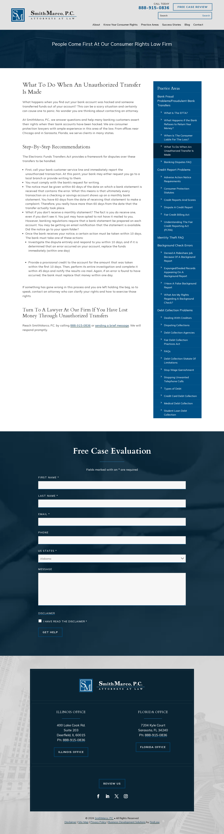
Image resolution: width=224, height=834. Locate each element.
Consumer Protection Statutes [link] (176, 190)
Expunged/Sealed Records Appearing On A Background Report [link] (179, 272)
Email (44, 514)
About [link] (96, 24)
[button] (98, 796)
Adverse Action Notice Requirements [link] (177, 179)
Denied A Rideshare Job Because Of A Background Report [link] (179, 256)
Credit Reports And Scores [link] (180, 199)
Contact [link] (198, 24)
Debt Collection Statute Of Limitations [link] (180, 360)
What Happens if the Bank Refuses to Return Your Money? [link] (180, 124)
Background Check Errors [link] (175, 245)
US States (47, 550)
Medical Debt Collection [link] (178, 403)
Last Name (48, 495)
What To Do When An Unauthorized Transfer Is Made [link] (179, 150)
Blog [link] (187, 24)
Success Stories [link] (171, 24)
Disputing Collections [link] (177, 325)
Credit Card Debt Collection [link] (180, 396)
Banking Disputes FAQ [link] (177, 162)
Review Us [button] (112, 783)
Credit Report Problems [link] (173, 170)
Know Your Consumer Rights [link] (120, 24)
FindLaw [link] (155, 822)
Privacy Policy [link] (98, 822)
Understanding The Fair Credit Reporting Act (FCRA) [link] (178, 225)
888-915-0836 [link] (154, 7)
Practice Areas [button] (150, 24)
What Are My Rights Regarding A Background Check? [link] (179, 298)
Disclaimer (46, 613)
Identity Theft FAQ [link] (170, 237)
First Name (48, 477)
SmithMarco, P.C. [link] (104, 818)
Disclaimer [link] (70, 822)
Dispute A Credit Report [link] (178, 207)
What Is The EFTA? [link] (176, 113)
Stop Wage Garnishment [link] (179, 370)
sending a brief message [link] (112, 325)
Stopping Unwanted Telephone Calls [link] (176, 379)
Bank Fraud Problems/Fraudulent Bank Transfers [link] (176, 101)
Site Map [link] (83, 822)
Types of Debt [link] (172, 388)
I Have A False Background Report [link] (180, 285)
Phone (43, 532)
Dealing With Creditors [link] (178, 317)
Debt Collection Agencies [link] (179, 332)
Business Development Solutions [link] (127, 822)
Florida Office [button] (153, 747)
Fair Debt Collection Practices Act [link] (176, 341)
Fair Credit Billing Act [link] (176, 214)
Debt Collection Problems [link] (175, 310)
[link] (44, 15)
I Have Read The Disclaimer (65, 621)
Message (45, 569)
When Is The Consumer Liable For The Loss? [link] (178, 137)
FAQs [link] (167, 351)
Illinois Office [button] (71, 752)
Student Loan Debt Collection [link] (175, 412)
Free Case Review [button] (193, 7)
